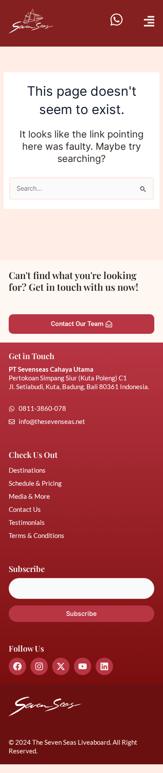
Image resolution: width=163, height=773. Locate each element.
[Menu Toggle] (149, 21)
